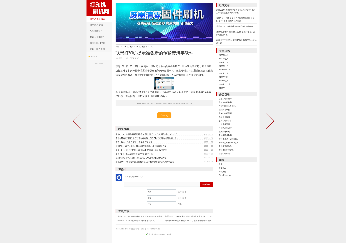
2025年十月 (224, 73)
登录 (220, 164)
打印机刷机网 (99, 8)
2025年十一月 (225, 69)
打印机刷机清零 (97, 19)
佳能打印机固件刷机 (227, 106)
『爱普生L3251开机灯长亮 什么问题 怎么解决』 (136, 220)
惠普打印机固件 (225, 120)
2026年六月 (224, 55)
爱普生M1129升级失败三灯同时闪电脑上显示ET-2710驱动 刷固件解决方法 (147, 138)
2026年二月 (224, 62)
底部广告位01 (99, 63)
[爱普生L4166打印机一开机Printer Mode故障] (77, 121)
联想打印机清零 (225, 153)
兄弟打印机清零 (225, 113)
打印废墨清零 (96, 25)
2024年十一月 (225, 88)
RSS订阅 (94, 56)
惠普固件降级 (224, 116)
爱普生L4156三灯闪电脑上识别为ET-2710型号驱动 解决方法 (141, 150)
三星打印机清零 (225, 98)
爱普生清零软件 (97, 37)
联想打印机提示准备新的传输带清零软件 (154, 53)
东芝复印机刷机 (225, 102)
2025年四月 (224, 77)
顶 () (165, 115)
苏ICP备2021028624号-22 (150, 229)
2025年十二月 (225, 66)
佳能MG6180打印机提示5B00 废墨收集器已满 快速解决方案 (141, 146)
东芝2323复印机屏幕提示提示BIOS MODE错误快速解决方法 (141, 157)
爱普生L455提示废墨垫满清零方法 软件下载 (134, 153)
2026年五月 (224, 58)
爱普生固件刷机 (97, 48)
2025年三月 (224, 80)
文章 (222, 167)
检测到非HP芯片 (98, 43)
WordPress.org (225, 175)
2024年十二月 (225, 84)
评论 (222, 171)
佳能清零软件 (96, 31)
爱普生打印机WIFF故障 (229, 142)
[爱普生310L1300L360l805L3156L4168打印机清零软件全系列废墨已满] (269, 121)
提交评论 (206, 184)
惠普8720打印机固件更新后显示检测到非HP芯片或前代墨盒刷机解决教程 (146, 134)
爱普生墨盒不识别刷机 (228, 138)
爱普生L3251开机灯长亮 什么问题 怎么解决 (134, 142)
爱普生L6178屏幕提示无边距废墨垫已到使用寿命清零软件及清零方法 (145, 161)
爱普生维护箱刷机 (226, 149)
